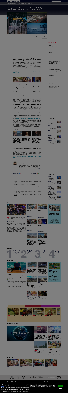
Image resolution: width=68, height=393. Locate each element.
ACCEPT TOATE (61, 385)
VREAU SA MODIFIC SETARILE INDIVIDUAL (60, 388)
